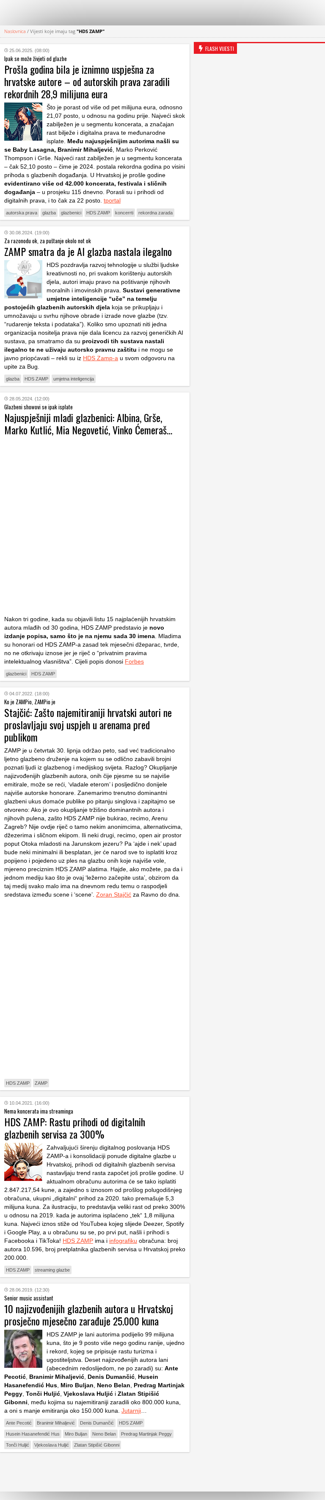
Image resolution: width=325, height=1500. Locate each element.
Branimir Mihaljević (56, 1422)
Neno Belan (104, 1433)
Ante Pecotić (19, 1422)
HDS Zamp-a (100, 358)
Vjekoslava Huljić (51, 1444)
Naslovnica (15, 31)
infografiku (123, 1240)
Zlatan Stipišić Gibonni (96, 1444)
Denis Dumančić (97, 1422)
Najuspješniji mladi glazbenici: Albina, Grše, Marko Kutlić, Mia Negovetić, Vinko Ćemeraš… (88, 423)
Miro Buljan (76, 1433)
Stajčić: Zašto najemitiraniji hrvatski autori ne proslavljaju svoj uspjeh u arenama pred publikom (88, 724)
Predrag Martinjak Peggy (146, 1433)
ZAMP (41, 1083)
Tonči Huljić (17, 1444)
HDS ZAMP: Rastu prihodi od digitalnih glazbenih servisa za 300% (74, 1128)
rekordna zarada (155, 212)
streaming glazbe (52, 1269)
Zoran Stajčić (113, 894)
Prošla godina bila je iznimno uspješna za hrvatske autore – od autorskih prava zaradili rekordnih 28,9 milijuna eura (87, 81)
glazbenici (71, 212)
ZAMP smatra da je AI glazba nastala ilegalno (88, 251)
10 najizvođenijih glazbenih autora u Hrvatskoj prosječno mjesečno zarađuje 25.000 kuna (88, 1314)
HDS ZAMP (98, 212)
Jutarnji (131, 1410)
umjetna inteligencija (73, 378)
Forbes (134, 661)
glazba (49, 212)
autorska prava (21, 212)
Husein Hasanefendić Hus (33, 1433)
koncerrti (124, 212)
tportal (112, 200)
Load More (95, 1472)
